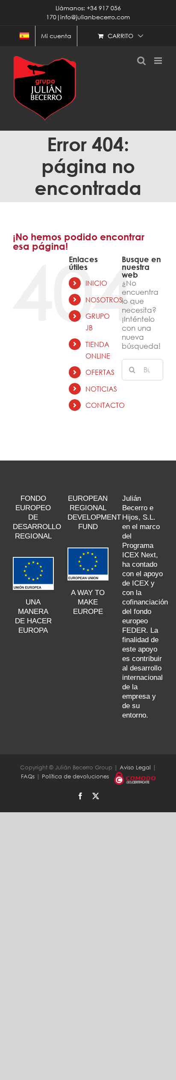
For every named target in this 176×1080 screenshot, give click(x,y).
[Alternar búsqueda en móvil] (141, 60)
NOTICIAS (101, 388)
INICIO (96, 282)
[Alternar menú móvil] (158, 60)
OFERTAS (99, 372)
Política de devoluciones (75, 776)
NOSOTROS (104, 299)
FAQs (28, 776)
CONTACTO (105, 405)
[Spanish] (24, 36)
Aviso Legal (135, 767)
